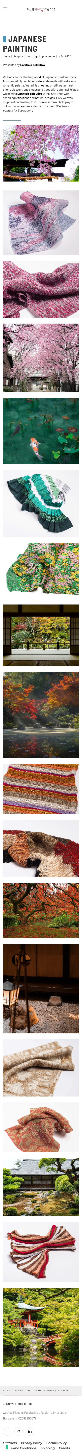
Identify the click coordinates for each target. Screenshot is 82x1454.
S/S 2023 (10, 57)
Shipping (48, 1448)
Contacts (10, 1443)
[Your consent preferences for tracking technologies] (7, 1447)
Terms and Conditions (19, 1448)
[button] (5, 9)
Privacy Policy (31, 1443)
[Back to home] (41, 9)
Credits (64, 1448)
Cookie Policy (56, 1443)
